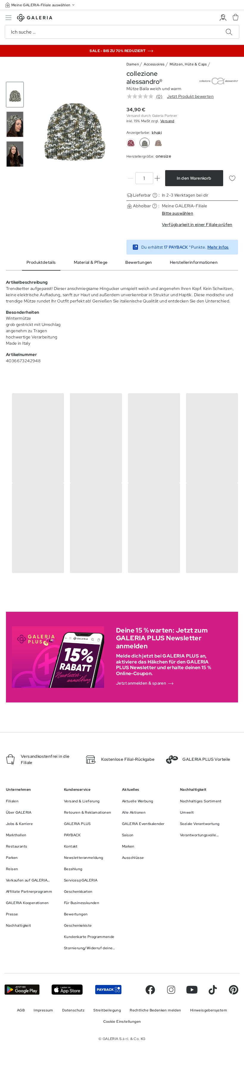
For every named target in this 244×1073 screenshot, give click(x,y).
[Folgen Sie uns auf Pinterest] (234, 990)
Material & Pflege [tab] (91, 262)
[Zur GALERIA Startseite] (34, 18)
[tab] (74, 124)
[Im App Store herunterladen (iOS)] (67, 989)
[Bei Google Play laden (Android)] (22, 989)
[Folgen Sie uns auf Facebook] (150, 990)
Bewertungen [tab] (138, 262)
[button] (40, 5)
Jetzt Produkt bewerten (190, 96)
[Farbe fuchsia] (130, 142)
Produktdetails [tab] (41, 262)
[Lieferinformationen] (155, 195)
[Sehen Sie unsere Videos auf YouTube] (192, 990)
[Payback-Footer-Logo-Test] (108, 989)
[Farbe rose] (158, 142)
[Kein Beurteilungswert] (141, 96)
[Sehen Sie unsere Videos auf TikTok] (213, 990)
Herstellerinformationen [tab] (194, 262)
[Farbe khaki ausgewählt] (144, 142)
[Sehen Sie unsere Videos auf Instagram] (171, 990)
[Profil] (223, 18)
